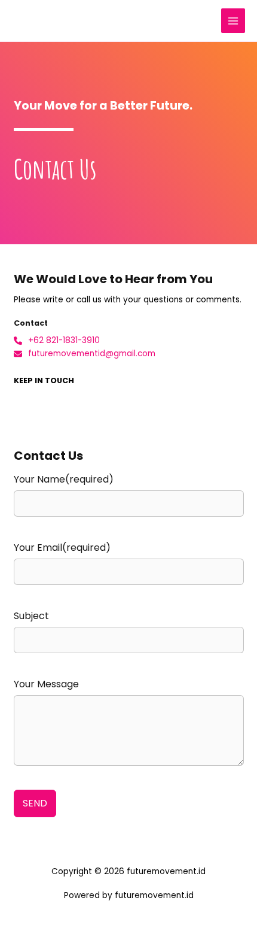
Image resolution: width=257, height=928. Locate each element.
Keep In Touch (44, 380)
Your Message (46, 684)
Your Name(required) (64, 479)
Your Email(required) (62, 547)
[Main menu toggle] (233, 20)
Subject (31, 616)
